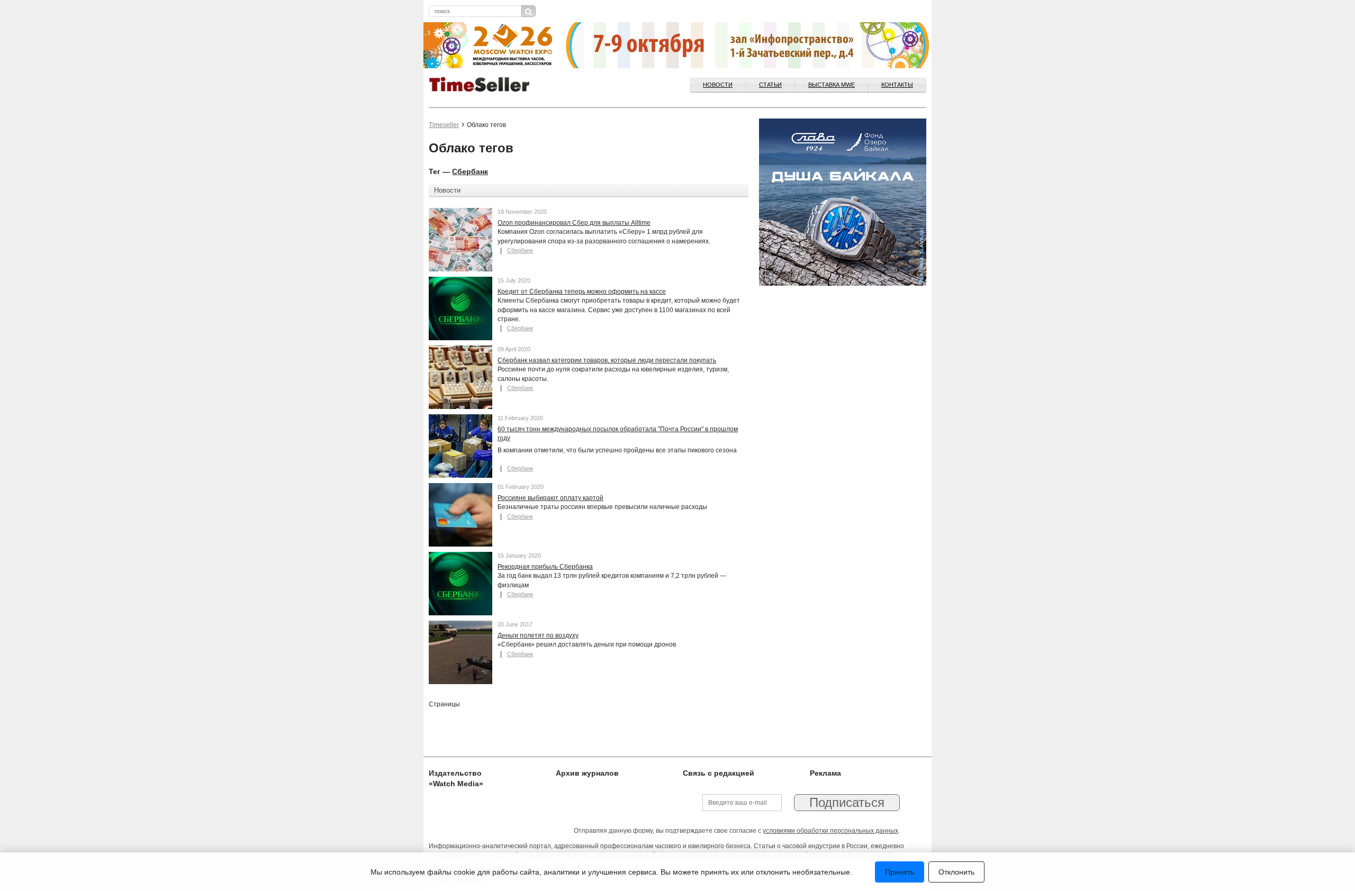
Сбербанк (470, 171)
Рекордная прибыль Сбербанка (545, 566)
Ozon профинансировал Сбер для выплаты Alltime (574, 222)
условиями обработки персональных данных (830, 830)
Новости (718, 84)
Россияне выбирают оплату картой (550, 498)
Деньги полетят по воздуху (538, 635)
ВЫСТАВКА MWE (831, 84)
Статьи (770, 84)
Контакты (897, 84)
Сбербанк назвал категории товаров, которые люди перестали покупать (607, 360)
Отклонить (956, 872)
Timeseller (444, 125)
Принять (899, 872)
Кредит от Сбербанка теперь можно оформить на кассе (582, 291)
